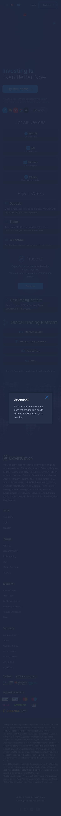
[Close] (47, 398)
